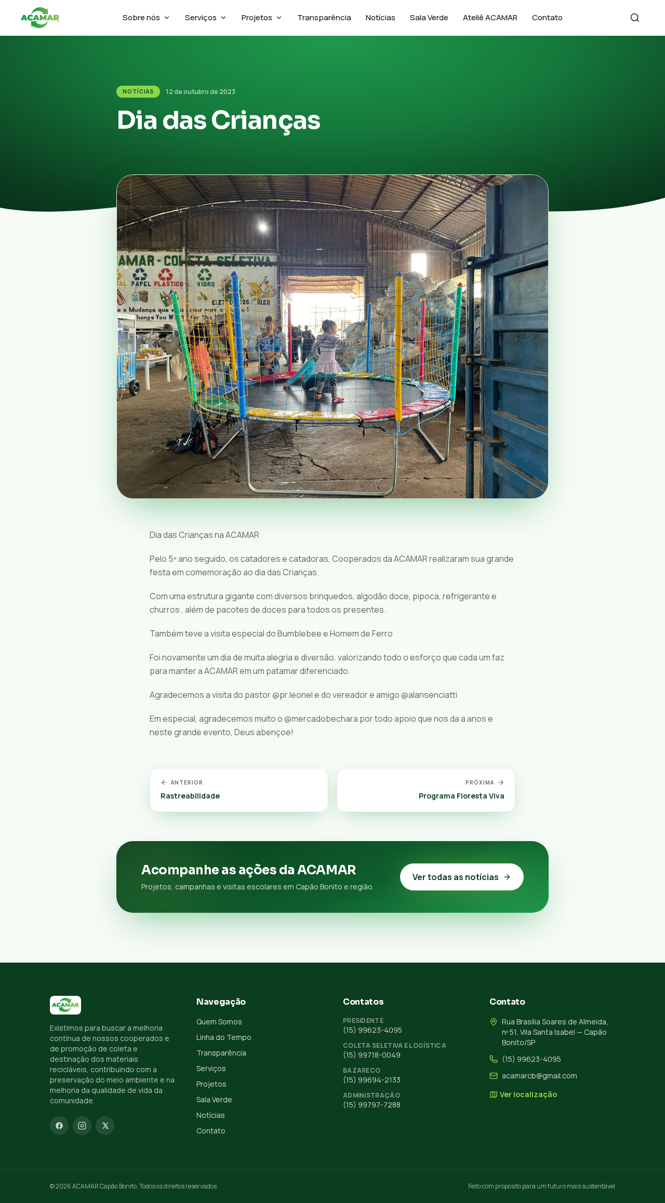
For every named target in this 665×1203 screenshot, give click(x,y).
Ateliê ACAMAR (490, 17)
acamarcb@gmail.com (539, 1075)
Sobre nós (141, 17)
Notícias (380, 17)
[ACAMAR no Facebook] (59, 1125)
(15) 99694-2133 (372, 1080)
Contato (547, 17)
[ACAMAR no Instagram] (82, 1125)
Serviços (201, 17)
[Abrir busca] (635, 17)
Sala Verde (429, 17)
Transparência (324, 17)
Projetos (257, 17)
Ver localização (528, 1094)
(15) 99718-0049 (372, 1055)
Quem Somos (219, 1021)
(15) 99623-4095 (372, 1030)
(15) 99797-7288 (372, 1105)
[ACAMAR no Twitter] (105, 1125)
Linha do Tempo (223, 1037)
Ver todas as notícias (456, 877)
